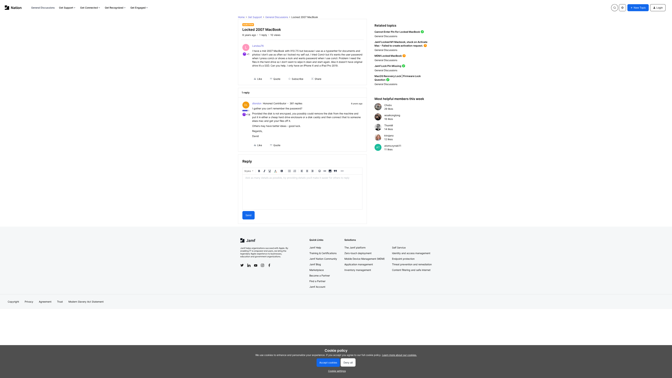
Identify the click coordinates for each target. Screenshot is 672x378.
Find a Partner (317, 281)
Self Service (399, 247)
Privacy (29, 301)
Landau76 (258, 45)
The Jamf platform (355, 247)
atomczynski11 (392, 145)
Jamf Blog (315, 264)
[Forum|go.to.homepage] (13, 7)
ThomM (388, 125)
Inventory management (357, 269)
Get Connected (89, 7)
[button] (638, 7)
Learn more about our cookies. (399, 355)
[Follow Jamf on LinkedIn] (249, 265)
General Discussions (43, 7)
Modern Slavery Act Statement (86, 301)
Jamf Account (317, 286)
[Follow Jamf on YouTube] (255, 265)
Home (241, 17)
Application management (358, 264)
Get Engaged (138, 7)
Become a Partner (319, 275)
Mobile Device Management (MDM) (364, 258)
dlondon (256, 103)
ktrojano (389, 135)
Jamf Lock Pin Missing (387, 65)
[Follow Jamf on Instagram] (262, 265)
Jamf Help (315, 247)
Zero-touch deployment (358, 253)
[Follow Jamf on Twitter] (242, 265)
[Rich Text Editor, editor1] (302, 191)
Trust (60, 301)
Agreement (45, 301)
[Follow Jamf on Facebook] (269, 265)
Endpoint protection (403, 258)
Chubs (388, 105)
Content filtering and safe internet (411, 269)
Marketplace (316, 269)
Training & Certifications (323, 253)
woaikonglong (392, 115)
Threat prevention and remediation (412, 264)
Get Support (66, 7)
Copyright (13, 301)
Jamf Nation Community (323, 258)
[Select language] (622, 7)
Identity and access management (411, 253)
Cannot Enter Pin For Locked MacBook (397, 31)
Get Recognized (114, 7)
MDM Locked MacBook (388, 55)
